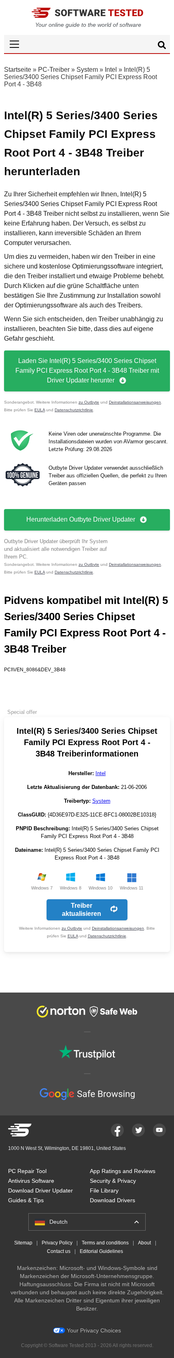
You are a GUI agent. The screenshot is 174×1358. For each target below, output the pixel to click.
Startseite (17, 69)
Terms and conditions (105, 1243)
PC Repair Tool (27, 1171)
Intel (111, 69)
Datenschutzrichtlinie (74, 410)
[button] (87, 44)
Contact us (58, 1251)
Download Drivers (112, 1200)
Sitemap (23, 1243)
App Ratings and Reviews (122, 1171)
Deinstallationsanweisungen (135, 402)
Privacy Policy (57, 1243)
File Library (104, 1190)
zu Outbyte (89, 402)
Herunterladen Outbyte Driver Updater (80, 519)
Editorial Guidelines (101, 1251)
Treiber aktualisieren (81, 909)
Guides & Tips (26, 1200)
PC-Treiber (54, 69)
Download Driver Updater (40, 1190)
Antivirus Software (31, 1181)
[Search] (162, 46)
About (144, 1243)
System (87, 69)
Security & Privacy (113, 1181)
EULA (39, 410)
